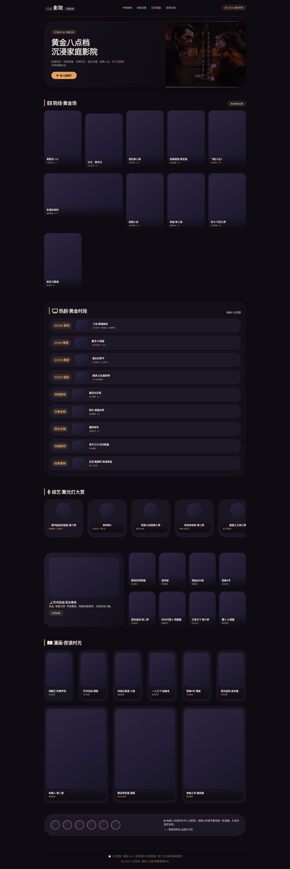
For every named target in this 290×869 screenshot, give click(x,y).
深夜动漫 (171, 7)
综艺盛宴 (156, 7)
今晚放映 (127, 7)
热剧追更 (142, 7)
